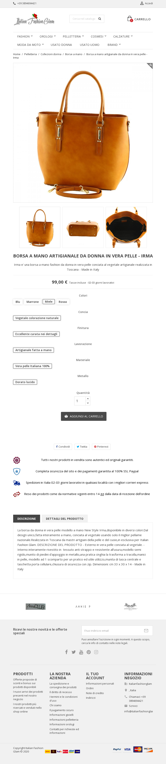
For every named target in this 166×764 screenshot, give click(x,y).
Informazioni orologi (62, 724)
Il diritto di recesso (61, 692)
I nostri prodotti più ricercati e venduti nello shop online (27, 707)
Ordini (90, 688)
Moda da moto (29, 45)
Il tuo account (95, 675)
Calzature (121, 36)
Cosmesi (97, 36)
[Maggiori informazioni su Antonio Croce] (130, 607)
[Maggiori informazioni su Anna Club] (35, 607)
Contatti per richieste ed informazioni (64, 731)
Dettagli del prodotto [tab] (64, 519)
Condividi (64, 446)
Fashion (23, 36)
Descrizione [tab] (26, 519)
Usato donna (61, 45)
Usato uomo (89, 45)
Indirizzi (91, 698)
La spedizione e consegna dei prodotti (63, 685)
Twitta (83, 446)
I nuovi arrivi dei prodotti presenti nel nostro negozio (28, 695)
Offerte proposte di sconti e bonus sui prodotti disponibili (25, 683)
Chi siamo (56, 705)
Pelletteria (72, 36)
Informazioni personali (100, 683)
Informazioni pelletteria (64, 719)
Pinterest (102, 446)
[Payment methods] (132, 749)
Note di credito (95, 693)
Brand (112, 45)
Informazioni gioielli (61, 715)
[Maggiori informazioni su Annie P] (83, 607)
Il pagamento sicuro (62, 710)
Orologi (46, 36)
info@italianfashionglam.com (142, 711)
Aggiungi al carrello (83, 416)
